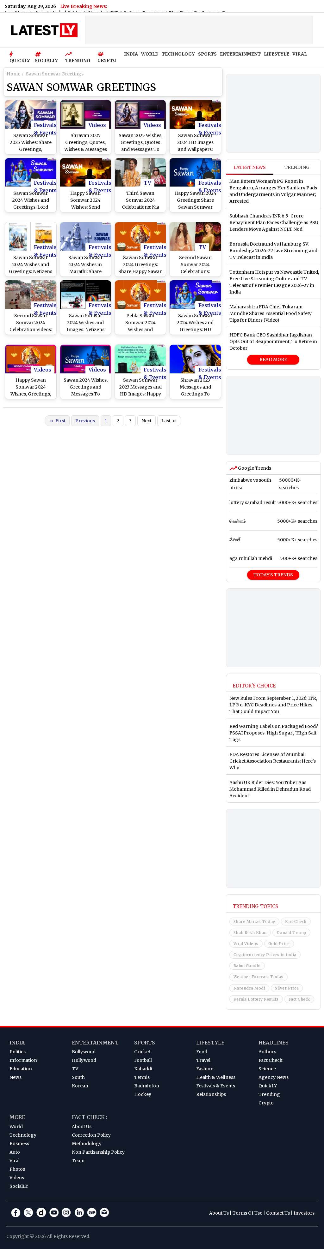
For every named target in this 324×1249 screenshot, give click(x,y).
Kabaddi (143, 1069)
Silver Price (287, 988)
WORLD (150, 54)
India (17, 1042)
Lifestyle (210, 1042)
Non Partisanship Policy (98, 1152)
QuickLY (268, 1086)
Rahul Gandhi (247, 965)
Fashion (205, 1069)
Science (267, 1069)
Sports (144, 1042)
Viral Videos (246, 943)
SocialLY (18, 1186)
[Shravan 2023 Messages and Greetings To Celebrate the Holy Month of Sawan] (195, 359)
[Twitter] (28, 1212)
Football (143, 1060)
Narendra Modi (249, 988)
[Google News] (92, 1212)
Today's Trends (273, 575)
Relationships (211, 1094)
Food (201, 1052)
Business (19, 1143)
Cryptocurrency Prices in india (265, 954)
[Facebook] (16, 1212)
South (78, 1077)
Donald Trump (291, 932)
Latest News (250, 167)
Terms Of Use (247, 1213)
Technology (22, 1135)
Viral (14, 1160)
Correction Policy (91, 1135)
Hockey (142, 1094)
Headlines (274, 1042)
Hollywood (84, 1060)
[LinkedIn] (79, 1212)
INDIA (131, 54)
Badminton (146, 1086)
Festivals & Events (45, 125)
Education (20, 1069)
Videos (97, 125)
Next (146, 421)
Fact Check (296, 921)
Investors (304, 1213)
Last (168, 421)
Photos (17, 1169)
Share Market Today (254, 921)
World (16, 1126)
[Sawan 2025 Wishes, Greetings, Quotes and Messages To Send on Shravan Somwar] (140, 114)
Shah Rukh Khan (250, 932)
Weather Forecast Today (259, 976)
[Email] (104, 1212)
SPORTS (207, 54)
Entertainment (95, 1042)
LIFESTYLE (276, 54)
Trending (296, 167)
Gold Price (279, 943)
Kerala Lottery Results (256, 999)
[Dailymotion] (41, 1212)
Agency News (274, 1077)
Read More (273, 359)
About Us (81, 1126)
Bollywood (84, 1052)
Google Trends (254, 468)
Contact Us (278, 1213)
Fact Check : (89, 1117)
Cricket (142, 1052)
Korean (80, 1086)
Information (23, 1060)
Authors (267, 1052)
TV (147, 183)
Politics (17, 1052)
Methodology (87, 1143)
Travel (203, 1060)
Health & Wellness (215, 1077)
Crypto (266, 1103)
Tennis (142, 1077)
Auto (14, 1152)
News (15, 1077)
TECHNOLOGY (178, 54)
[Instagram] (66, 1212)
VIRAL (299, 54)
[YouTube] (54, 1212)
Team (78, 1160)
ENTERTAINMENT (240, 54)
